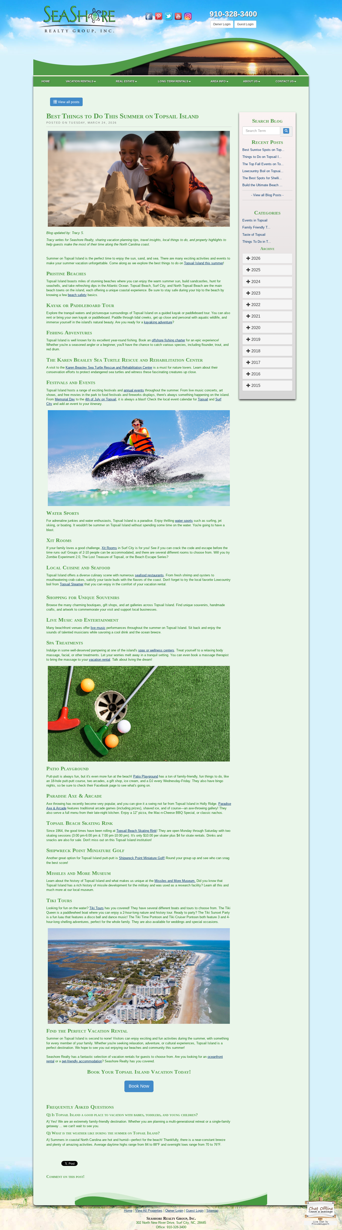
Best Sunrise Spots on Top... (263, 150)
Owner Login (222, 24)
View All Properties (148, 1210)
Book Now (139, 1086)
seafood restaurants (149, 575)
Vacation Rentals (79, 81)
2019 (255, 339)
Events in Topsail (254, 220)
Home (46, 81)
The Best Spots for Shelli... (262, 178)
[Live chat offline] (320, 1211)
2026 (255, 258)
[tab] (267, 258)
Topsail (203, 399)
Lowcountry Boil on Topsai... (262, 171)
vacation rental (99, 659)
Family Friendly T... (256, 227)
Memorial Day (65, 399)
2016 (255, 374)
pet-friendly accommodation (82, 1061)
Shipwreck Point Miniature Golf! (142, 858)
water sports (184, 521)
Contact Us (285, 81)
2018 (255, 351)
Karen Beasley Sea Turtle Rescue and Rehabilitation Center (109, 367)
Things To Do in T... (256, 241)
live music (98, 628)
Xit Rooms (109, 548)
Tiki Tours (96, 908)
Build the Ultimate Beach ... (262, 185)
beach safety (77, 295)
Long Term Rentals (173, 81)
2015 (255, 385)
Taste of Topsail (253, 234)
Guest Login (245, 24)
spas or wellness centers (156, 650)
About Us (250, 81)
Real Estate (125, 81)
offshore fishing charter (168, 340)
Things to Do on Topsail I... (262, 157)
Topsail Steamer (71, 584)
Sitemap (212, 1210)
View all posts (68, 102)
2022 (255, 305)
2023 (255, 293)
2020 (255, 328)
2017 (255, 362)
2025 (255, 270)
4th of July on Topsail (100, 399)
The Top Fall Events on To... (263, 164)
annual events (134, 390)
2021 (255, 316)
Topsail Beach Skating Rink (136, 831)
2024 (255, 282)
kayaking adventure (158, 322)
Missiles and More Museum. (175, 881)
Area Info (218, 81)
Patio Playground (145, 776)
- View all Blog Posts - (267, 195)
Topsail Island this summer (203, 263)
